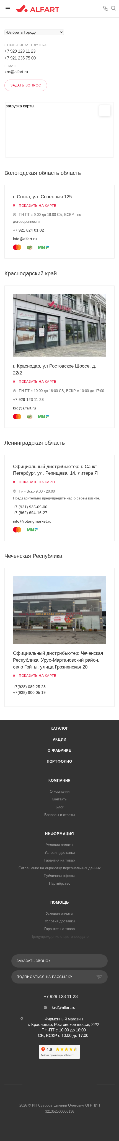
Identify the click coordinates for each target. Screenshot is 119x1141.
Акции (59, 739)
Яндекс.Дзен (81, 1085)
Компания (59, 780)
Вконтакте (84, 8)
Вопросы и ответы (59, 815)
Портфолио (59, 761)
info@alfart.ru (25, 239)
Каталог (59, 728)
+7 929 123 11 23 (19, 51)
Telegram (52, 1085)
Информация (59, 834)
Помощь (59, 902)
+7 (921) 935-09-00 (30, 507)
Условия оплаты (59, 845)
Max (67, 1085)
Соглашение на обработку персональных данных (60, 868)
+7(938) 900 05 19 (29, 692)
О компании (59, 791)
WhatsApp (94, 8)
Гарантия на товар (59, 860)
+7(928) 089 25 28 (29, 686)
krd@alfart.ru (16, 71)
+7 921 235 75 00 (20, 58)
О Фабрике (59, 750)
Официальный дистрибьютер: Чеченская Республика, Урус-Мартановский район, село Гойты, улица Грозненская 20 (58, 660)
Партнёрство (59, 883)
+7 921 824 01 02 (28, 230)
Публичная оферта (59, 876)
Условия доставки (60, 853)
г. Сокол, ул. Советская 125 (42, 196)
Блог (60, 807)
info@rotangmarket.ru (32, 521)
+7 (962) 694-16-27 (30, 512)
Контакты (59, 799)
